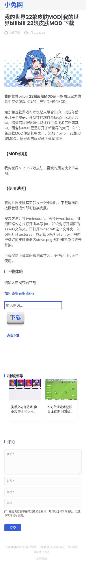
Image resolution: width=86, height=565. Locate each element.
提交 (13, 527)
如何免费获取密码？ (20, 293)
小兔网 (32, 547)
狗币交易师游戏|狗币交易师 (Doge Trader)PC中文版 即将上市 (24, 409)
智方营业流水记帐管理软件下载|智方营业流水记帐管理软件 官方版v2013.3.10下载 (60, 409)
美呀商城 (41, 558)
